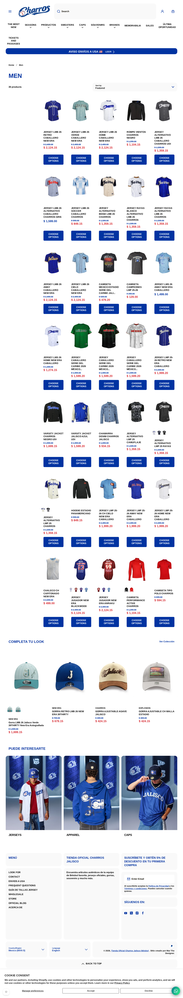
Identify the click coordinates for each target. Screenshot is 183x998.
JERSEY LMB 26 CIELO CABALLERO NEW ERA (80, 288)
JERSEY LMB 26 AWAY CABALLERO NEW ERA (52, 288)
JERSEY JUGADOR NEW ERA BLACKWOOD (80, 601)
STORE (13, 898)
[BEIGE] (43, 509)
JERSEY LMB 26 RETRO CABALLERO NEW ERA (52, 136)
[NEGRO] (164, 432)
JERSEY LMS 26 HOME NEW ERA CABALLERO (52, 360)
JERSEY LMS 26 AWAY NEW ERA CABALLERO (163, 287)
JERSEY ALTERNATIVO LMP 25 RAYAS (162, 443)
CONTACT (14, 877)
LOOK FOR (15, 872)
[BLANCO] (154, 432)
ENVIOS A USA (17, 881)
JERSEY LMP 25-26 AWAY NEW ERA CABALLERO (136, 515)
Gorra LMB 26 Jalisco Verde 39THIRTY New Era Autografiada (26, 724)
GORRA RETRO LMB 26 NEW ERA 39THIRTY (68, 713)
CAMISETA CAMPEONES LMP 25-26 (134, 287)
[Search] (57, 11)
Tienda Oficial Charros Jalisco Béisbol (130, 951)
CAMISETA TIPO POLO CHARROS (163, 592)
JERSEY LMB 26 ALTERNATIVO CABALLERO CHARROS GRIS (52, 212)
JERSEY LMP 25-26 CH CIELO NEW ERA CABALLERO (108, 515)
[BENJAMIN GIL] (18, 709)
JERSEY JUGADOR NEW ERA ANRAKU (108, 600)
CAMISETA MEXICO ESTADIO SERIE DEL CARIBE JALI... (109, 288)
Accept (91, 991)
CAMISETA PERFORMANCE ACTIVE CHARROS (136, 601)
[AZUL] (159, 432)
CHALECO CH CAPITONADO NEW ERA (51, 593)
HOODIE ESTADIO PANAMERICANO (81, 512)
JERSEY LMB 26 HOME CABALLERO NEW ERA (108, 136)
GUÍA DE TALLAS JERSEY (23, 890)
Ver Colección (166, 641)
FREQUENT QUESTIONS (22, 885)
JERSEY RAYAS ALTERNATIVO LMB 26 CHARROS (163, 212)
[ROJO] (76, 589)
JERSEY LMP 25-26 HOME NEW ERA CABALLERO (163, 515)
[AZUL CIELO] (86, 589)
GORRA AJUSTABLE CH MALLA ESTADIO (156, 713)
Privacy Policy (122, 983)
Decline (149, 991)
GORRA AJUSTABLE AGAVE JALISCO (111, 713)
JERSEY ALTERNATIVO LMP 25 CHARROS (51, 521)
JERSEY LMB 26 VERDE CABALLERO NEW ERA (80, 136)
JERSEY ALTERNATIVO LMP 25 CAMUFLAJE (135, 438)
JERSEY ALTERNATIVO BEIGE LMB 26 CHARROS (107, 212)
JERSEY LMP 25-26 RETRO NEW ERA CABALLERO (163, 361)
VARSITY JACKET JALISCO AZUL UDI (81, 436)
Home (11, 65)
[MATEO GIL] (10, 709)
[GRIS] (48, 509)
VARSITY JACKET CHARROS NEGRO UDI (53, 436)
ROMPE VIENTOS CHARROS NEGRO (136, 135)
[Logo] (34, 11)
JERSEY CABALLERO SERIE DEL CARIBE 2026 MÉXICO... (78, 363)
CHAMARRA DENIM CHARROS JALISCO (109, 436)
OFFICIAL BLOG (17, 903)
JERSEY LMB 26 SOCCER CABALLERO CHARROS (80, 212)
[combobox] (105, 11)
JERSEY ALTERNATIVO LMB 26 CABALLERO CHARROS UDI (162, 138)
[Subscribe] (170, 879)
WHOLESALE (16, 894)
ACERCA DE (15, 907)
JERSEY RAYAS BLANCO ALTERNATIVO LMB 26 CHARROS (136, 214)
